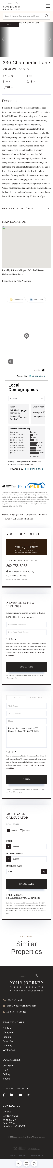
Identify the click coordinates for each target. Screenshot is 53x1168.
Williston (42, 515)
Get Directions (10, 1115)
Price (9, 841)
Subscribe (26, 667)
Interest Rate (14, 866)
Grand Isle (8, 1041)
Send (26, 779)
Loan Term (12, 824)
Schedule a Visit (36, 698)
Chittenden (31, 515)
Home (5, 515)
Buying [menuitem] (6, 1078)
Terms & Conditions (18, 1156)
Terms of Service (13, 792)
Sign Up (21, 1011)
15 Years (26, 831)
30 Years (14, 831)
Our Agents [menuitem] (9, 1065)
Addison (7, 1028)
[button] (46, 16)
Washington (9, 1050)
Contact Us (11, 580)
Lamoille (7, 1045)
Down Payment (14, 854)
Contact (7, 1111)
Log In (10, 1011)
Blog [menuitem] (5, 1069)
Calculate (26, 884)
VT (21, 515)
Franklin (7, 1036)
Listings (14, 515)
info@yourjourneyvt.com (21, 1005)
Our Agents (22, 580)
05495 (7, 519)
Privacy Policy (29, 652)
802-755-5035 (16, 566)
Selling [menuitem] (6, 1074)
